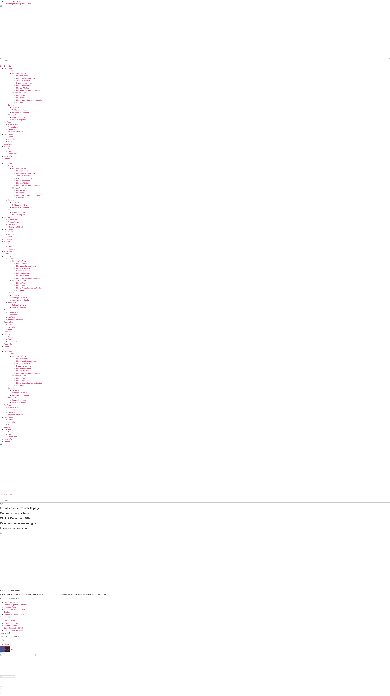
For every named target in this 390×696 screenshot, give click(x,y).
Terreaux (15, 107)
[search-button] (1, 57)
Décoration (8, 134)
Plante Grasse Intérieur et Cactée (29, 100)
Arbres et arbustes (23, 81)
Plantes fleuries (22, 76)
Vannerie (11, 139)
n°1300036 (23, 594)
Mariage (11, 149)
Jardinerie (8, 68)
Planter (11, 71)
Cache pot (12, 137)
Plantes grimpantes (23, 85)
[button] (195, 161)
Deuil (10, 151)
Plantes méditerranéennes (26, 78)
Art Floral (7, 122)
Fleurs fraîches (13, 124)
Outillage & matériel (19, 110)
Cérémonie (12, 129)
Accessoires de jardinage (21, 112)
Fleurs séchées (13, 127)
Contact (7, 159)
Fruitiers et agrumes (24, 83)
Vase (10, 142)
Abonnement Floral (15, 132)
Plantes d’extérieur (19, 73)
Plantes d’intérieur (19, 93)
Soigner (11, 105)
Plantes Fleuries (22, 98)
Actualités (8, 156)
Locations (8, 144)
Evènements (8, 146)
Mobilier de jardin (19, 120)
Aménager (12, 115)
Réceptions (12, 154)
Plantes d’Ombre (22, 88)
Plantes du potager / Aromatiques (29, 90)
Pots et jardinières (19, 117)
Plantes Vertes (21, 95)
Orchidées (20, 103)
